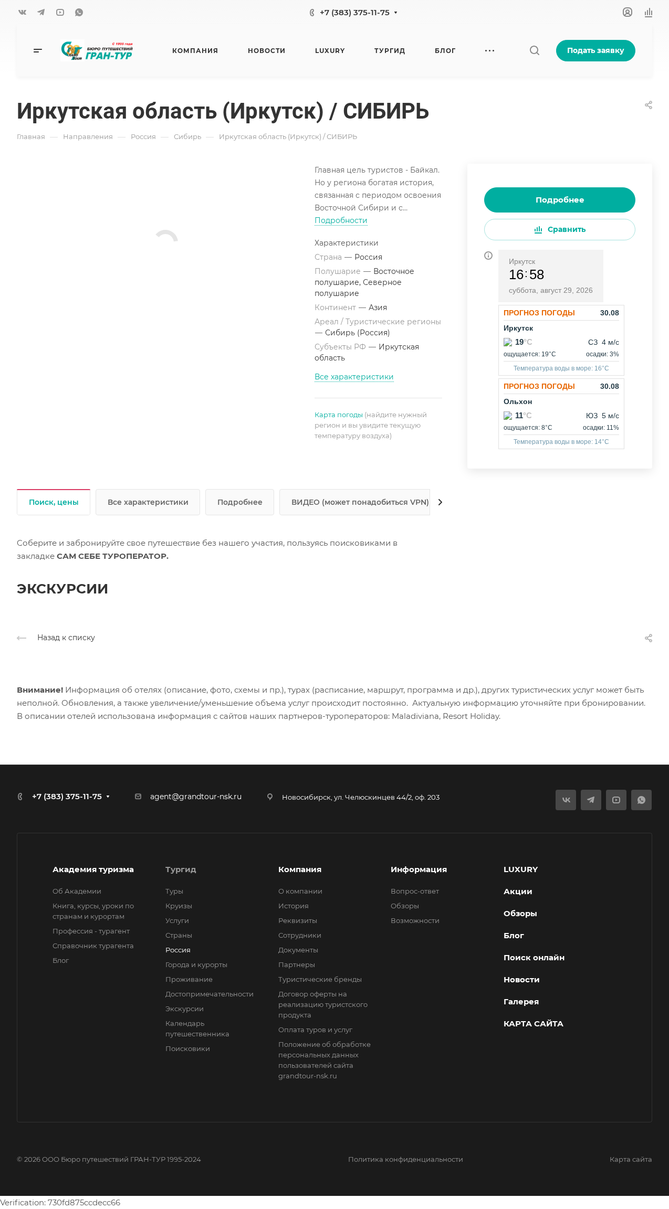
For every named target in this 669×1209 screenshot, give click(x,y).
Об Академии (77, 891)
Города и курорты (196, 964)
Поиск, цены (54, 502)
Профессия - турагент (91, 931)
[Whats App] (79, 12)
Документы (298, 950)
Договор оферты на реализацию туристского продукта (323, 1004)
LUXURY (521, 869)
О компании (300, 891)
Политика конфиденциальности (405, 1159)
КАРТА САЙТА (533, 1023)
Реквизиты (297, 920)
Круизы (178, 906)
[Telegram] (41, 12)
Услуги (177, 920)
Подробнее (560, 200)
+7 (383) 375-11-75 (355, 12)
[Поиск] (534, 51)
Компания (299, 869)
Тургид (180, 869)
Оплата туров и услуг (315, 1029)
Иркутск (522, 261)
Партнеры (296, 964)
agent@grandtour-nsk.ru (196, 796)
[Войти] (627, 12)
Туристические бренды (320, 979)
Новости (522, 979)
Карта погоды (339, 414)
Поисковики (187, 1048)
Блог (61, 960)
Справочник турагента (93, 945)
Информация (419, 869)
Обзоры (405, 906)
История (293, 906)
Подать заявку (595, 50)
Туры (174, 891)
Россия (178, 950)
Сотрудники (299, 935)
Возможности (415, 920)
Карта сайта (631, 1159)
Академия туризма (93, 869)
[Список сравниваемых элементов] (648, 12)
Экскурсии (184, 1008)
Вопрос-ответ (415, 891)
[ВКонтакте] (22, 12)
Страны (178, 935)
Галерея (521, 1001)
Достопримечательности (209, 994)
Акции (518, 891)
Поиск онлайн (534, 957)
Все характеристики (148, 502)
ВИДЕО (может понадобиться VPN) (360, 502)
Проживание (189, 979)
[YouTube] (60, 12)
